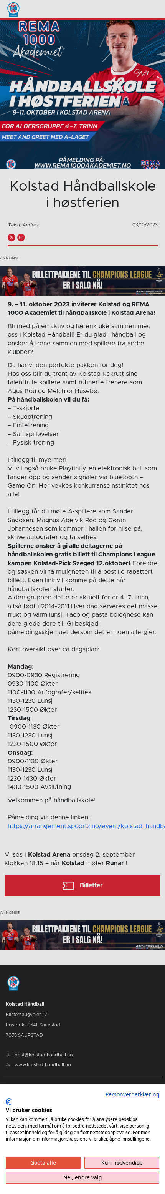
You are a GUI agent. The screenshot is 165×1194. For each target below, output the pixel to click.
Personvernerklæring (132, 1094)
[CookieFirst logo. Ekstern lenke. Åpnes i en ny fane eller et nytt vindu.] (9, 1101)
